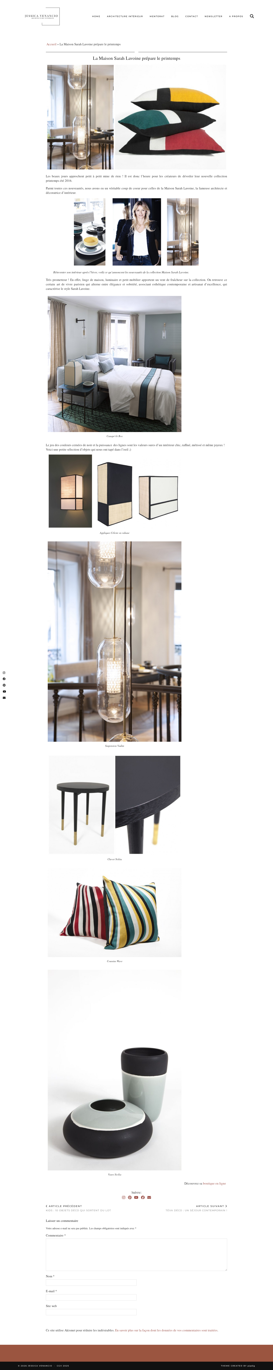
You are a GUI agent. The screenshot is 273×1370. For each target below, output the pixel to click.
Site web (51, 1306)
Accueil (51, 44)
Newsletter (213, 16)
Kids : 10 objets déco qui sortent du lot (78, 1208)
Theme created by (238, 1366)
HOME (96, 16)
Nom (50, 1276)
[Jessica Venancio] (47, 16)
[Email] (149, 1197)
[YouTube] (136, 1197)
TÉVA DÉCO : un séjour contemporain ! (196, 1208)
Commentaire (56, 1235)
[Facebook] (143, 1197)
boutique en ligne (215, 1183)
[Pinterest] (129, 1197)
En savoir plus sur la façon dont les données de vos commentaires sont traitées (166, 1330)
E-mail (51, 1291)
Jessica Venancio (40, 1366)
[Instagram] (123, 1197)
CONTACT (191, 16)
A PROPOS (236, 16)
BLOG (175, 16)
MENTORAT (157, 16)
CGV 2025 (63, 1366)
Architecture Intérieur (125, 16)
